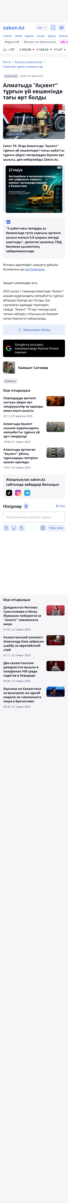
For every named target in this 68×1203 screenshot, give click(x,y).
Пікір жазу (56, 528)
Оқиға (41, 36)
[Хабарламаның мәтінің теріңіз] (34, 517)
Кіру (62, 506)
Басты (7, 62)
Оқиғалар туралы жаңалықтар (23, 66)
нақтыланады (35, 269)
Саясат (7, 36)
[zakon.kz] (14, 28)
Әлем (18, 36)
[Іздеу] (53, 27)
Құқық (52, 36)
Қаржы (29, 36)
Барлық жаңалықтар (28, 62)
